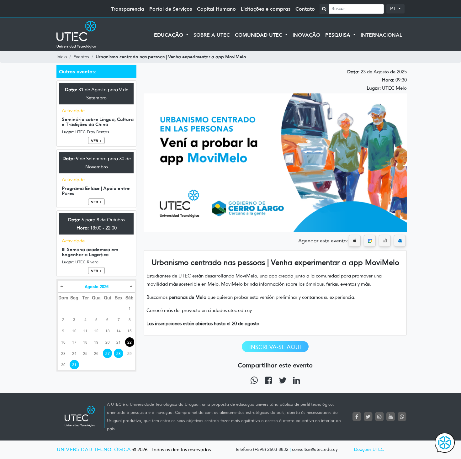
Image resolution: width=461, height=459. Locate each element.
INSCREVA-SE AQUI (275, 347)
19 (96, 342)
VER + (96, 140)
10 (74, 330)
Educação (169, 35)
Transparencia (127, 9)
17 (74, 342)
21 (118, 342)
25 (85, 353)
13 (107, 330)
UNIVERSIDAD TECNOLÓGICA (94, 450)
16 (63, 342)
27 (107, 353)
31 (74, 364)
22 (129, 342)
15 (129, 330)
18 (85, 342)
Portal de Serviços (170, 9)
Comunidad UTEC (259, 35)
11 (85, 330)
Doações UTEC (369, 449)
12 (96, 330)
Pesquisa (338, 35)
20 (107, 342)
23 (63, 353)
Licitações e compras (265, 9)
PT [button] (393, 9)
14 (118, 330)
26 (96, 353)
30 (63, 364)
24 (74, 353)
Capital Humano (216, 9)
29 (129, 353)
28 (118, 353)
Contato (305, 9)
